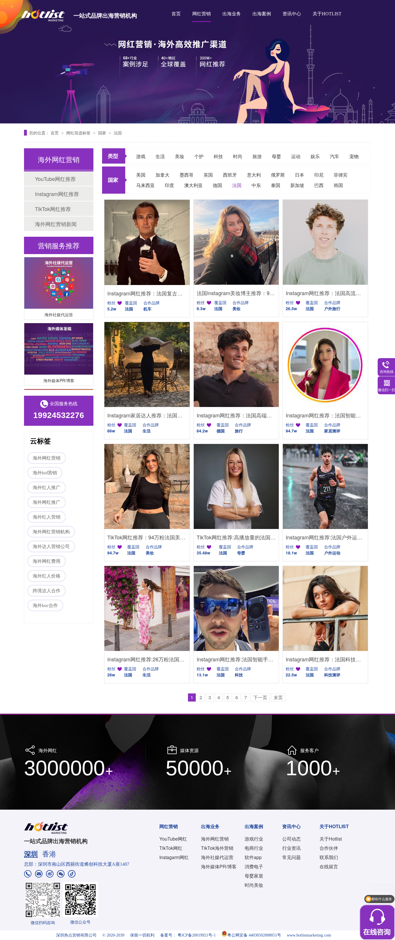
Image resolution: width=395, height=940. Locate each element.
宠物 (354, 156)
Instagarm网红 (174, 857)
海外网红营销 (46, 458)
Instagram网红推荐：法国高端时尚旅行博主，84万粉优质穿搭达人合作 (236, 415)
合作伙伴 (329, 848)
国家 (102, 133)
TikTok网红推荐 (53, 208)
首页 (176, 13)
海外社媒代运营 (59, 307)
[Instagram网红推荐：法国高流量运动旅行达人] (325, 242)
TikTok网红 (170, 848)
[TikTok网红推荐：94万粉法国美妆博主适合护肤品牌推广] (146, 486)
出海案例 (261, 13)
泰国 (275, 185)
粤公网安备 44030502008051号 (254, 935)
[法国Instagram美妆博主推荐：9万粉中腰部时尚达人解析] (236, 242)
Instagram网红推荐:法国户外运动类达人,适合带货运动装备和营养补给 (325, 537)
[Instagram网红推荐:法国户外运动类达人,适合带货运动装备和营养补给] (325, 486)
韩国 (338, 185)
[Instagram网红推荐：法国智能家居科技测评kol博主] (325, 364)
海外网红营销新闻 (56, 223)
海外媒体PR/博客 (58, 373)
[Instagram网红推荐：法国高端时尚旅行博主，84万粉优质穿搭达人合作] (236, 364)
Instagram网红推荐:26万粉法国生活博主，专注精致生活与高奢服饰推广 (147, 659)
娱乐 (315, 156)
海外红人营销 (46, 517)
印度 (169, 185)
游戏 (140, 156)
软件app (253, 857)
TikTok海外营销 (217, 848)
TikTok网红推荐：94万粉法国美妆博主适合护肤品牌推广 (147, 537)
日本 (299, 174)
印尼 (319, 174)
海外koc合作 (45, 605)
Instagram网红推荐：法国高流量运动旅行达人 (325, 293)
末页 (278, 697)
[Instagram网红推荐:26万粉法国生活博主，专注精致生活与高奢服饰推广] (146, 608)
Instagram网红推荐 (57, 193)
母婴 (276, 156)
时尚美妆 (254, 885)
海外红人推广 (46, 487)
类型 (113, 156)
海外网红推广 (46, 502)
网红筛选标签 (79, 133)
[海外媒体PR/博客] (58, 341)
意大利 (254, 174)
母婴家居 (254, 875)
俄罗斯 (278, 174)
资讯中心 (292, 13)
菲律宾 (341, 174)
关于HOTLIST (327, 13)
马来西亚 (145, 185)
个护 (199, 156)
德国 (217, 185)
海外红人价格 (46, 575)
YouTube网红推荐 (55, 178)
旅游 (257, 156)
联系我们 (329, 857)
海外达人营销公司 (51, 546)
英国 (208, 174)
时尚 (237, 156)
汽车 (334, 156)
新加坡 (297, 185)
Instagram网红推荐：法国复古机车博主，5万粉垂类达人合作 (147, 293)
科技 (218, 156)
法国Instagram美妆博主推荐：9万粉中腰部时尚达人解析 (236, 293)
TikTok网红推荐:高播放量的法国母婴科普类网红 (236, 537)
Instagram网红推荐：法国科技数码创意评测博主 (325, 659)
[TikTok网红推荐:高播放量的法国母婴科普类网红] (236, 486)
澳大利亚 (193, 185)
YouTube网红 (173, 838)
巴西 (319, 185)
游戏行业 (254, 838)
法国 (118, 133)
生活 (160, 156)
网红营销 (201, 13)
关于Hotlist (331, 838)
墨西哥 (186, 174)
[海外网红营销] (197, 61)
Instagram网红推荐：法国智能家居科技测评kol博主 (325, 415)
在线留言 (329, 866)
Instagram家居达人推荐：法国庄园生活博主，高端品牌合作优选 (147, 415)
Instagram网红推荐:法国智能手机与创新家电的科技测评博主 (236, 659)
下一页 (260, 697)
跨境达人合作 (46, 590)
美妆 (179, 156)
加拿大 (162, 174)
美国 (140, 174)
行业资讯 (291, 848)
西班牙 (230, 174)
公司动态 (291, 838)
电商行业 (254, 848)
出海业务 (231, 13)
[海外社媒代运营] (58, 275)
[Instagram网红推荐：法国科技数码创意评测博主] (325, 608)
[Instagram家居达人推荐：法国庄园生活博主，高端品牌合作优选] (146, 364)
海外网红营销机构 (51, 531)
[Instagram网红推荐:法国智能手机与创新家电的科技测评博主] (236, 608)
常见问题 (291, 857)
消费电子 (254, 866)
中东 (256, 185)
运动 (295, 156)
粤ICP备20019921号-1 (197, 935)
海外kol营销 (45, 472)
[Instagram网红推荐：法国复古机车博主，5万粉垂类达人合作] (146, 242)
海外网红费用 (46, 561)
